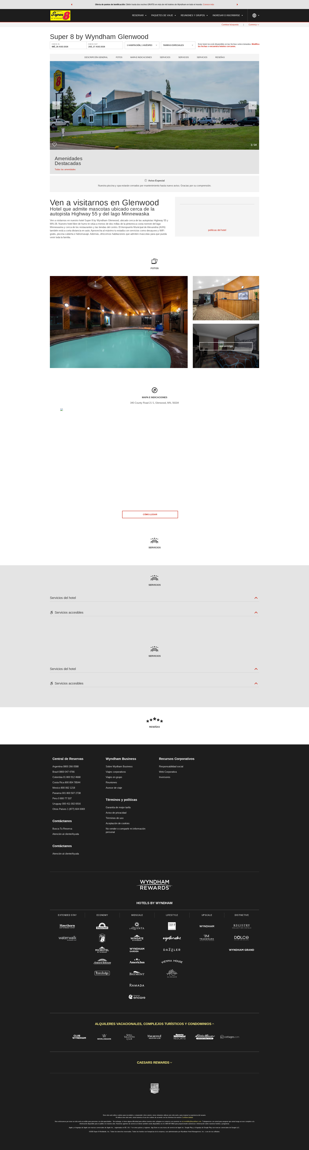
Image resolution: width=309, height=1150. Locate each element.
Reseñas (220, 57)
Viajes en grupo (114, 777)
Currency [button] (253, 25)
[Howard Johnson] (102, 962)
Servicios (165, 57)
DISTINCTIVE (242, 915)
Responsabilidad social (171, 766)
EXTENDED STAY (67, 915)
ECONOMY (102, 915)
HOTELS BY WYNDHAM (154, 903)
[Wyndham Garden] (137, 950)
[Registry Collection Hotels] (241, 927)
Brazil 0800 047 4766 (63, 771)
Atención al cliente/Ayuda (65, 834)
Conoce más (208, 4)
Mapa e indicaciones (141, 57)
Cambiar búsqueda (230, 25)
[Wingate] (137, 938)
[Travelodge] (102, 974)
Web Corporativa (168, 771)
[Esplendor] (172, 938)
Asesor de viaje (114, 787)
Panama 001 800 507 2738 (66, 793)
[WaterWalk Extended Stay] (67, 938)
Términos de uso (114, 818)
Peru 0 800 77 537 (62, 798)
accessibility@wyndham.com (191, 1121)
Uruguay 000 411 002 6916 (66, 803)
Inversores (164, 777)
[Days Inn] (102, 927)
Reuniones (111, 782)
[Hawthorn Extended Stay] (67, 927)
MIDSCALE (137, 915)
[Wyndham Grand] (241, 950)
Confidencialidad (187, 1117)
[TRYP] (172, 927)
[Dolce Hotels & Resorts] (241, 938)
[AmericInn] (137, 962)
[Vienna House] (172, 962)
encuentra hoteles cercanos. (223, 46)
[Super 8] (102, 938)
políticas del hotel (217, 230)
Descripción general (96, 57)
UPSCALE (207, 915)
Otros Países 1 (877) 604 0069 (68, 809)
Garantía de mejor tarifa (118, 807)
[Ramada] (137, 985)
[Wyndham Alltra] (172, 974)
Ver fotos (226, 346)
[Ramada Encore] (137, 997)
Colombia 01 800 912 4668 (66, 777)
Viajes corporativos (116, 771)
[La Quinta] (137, 927)
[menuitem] (139, 15)
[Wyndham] (207, 927)
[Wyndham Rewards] (154, 885)
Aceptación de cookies (118, 823)
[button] (72, 4)
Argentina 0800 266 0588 (65, 766)
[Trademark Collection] (207, 938)
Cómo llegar (150, 514)
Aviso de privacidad (116, 812)
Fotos (119, 57)
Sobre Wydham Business (119, 766)
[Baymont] (137, 974)
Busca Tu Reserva (62, 828)
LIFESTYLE (172, 915)
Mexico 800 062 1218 (63, 787)
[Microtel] (102, 950)
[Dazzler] (172, 950)
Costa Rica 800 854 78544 (66, 782)
